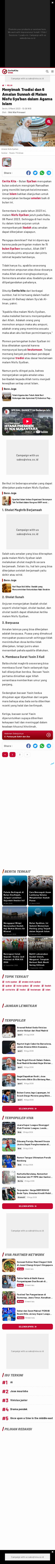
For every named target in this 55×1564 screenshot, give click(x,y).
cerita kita (10, 989)
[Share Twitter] (35, 172)
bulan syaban (23, 986)
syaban (9, 986)
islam (48, 989)
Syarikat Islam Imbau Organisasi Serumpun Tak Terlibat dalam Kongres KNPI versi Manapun (32, 501)
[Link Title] (9, 1031)
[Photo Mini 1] (6, 162)
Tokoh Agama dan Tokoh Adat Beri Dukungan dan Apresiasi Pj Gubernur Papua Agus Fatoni (32, 397)
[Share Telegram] (48, 172)
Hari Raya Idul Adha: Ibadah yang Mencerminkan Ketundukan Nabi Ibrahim (31, 588)
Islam (13, 193)
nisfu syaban (11, 982)
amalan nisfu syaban (31, 982)
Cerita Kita (9, 181)
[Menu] (52, 71)
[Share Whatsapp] (42, 172)
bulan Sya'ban (11, 248)
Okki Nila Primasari (17, 112)
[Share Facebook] (28, 172)
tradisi (20, 358)
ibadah (27, 227)
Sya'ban (32, 181)
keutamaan (35, 349)
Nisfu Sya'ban (20, 214)
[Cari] (47, 71)
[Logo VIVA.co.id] (9, 71)
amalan (36, 198)
